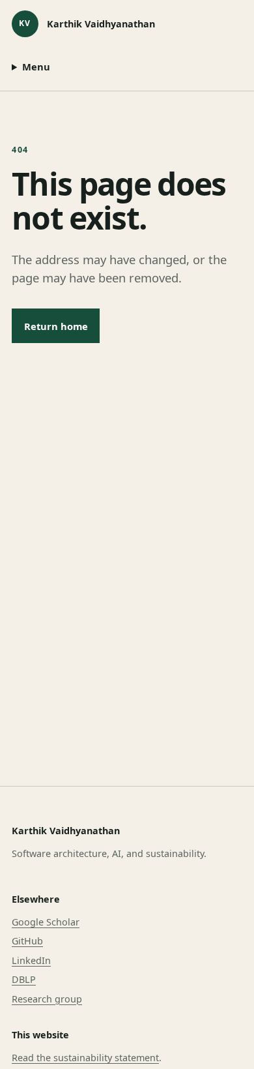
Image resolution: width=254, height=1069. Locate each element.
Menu (36, 66)
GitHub (27, 941)
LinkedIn (31, 960)
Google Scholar (45, 922)
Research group (47, 999)
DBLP (24, 979)
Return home (56, 326)
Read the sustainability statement (85, 1057)
